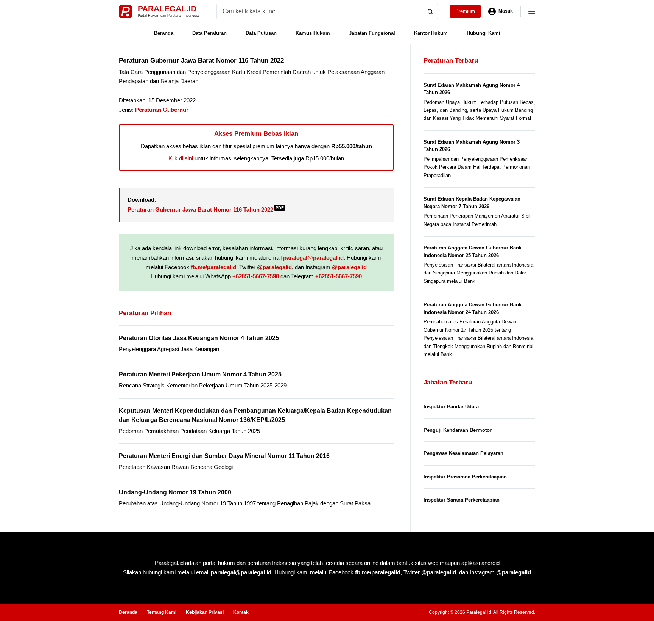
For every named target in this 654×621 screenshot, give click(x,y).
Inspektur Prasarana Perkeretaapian (465, 477)
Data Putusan (261, 33)
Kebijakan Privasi (205, 612)
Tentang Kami (161, 612)
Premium (465, 11)
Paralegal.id (167, 8)
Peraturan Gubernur (161, 110)
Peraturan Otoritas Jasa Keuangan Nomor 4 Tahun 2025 (199, 338)
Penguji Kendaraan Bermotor (458, 430)
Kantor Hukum (431, 33)
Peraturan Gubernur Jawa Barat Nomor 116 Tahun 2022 (206, 209)
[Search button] (430, 11)
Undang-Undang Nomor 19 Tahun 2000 (175, 492)
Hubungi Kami (483, 33)
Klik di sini (180, 158)
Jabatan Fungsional (372, 33)
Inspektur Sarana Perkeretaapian (462, 500)
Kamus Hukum (313, 33)
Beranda (163, 33)
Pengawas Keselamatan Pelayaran (463, 453)
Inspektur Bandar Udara (451, 406)
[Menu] (531, 11)
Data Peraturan (209, 33)
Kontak (241, 612)
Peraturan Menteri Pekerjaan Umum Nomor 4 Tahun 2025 (200, 374)
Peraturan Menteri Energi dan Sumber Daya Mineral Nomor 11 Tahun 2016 (224, 456)
